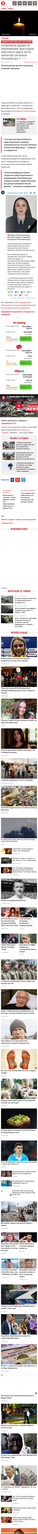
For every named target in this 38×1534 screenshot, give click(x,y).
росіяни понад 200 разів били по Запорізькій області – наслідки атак (25, 600)
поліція (18, 519)
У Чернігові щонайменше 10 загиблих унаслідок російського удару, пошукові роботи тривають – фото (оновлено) (25, 467)
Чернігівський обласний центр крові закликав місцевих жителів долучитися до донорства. (18, 305)
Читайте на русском (30, 61)
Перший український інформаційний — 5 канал (3, 3)
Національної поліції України (24, 111)
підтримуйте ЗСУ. (8, 423)
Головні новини (7, 427)
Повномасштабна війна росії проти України (17, 42)
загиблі (11, 519)
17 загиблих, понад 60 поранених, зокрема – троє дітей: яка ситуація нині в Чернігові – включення (25, 127)
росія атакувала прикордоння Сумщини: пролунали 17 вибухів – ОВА (25, 610)
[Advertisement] (19, 354)
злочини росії (7, 523)
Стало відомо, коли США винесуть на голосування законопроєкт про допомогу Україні (28, 497)
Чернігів (24, 58)
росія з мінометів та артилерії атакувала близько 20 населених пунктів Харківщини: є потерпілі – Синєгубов (25, 622)
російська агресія (29, 519)
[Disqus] (19, 560)
